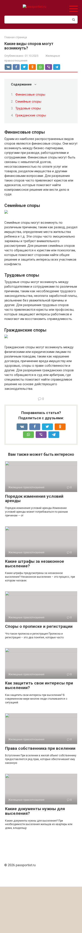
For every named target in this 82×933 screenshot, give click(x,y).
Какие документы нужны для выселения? (35, 811)
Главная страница (15, 37)
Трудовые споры (28, 108)
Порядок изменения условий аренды (34, 498)
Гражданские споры (30, 115)
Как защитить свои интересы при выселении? (39, 685)
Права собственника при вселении (40, 748)
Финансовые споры (30, 94)
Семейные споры (28, 101)
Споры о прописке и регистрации (39, 626)
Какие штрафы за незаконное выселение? (34, 563)
